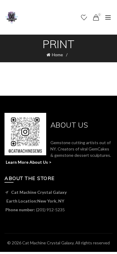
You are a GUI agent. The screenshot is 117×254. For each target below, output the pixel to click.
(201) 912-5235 (50, 209)
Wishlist (87, 14)
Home (57, 54)
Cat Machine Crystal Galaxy (48, 242)
